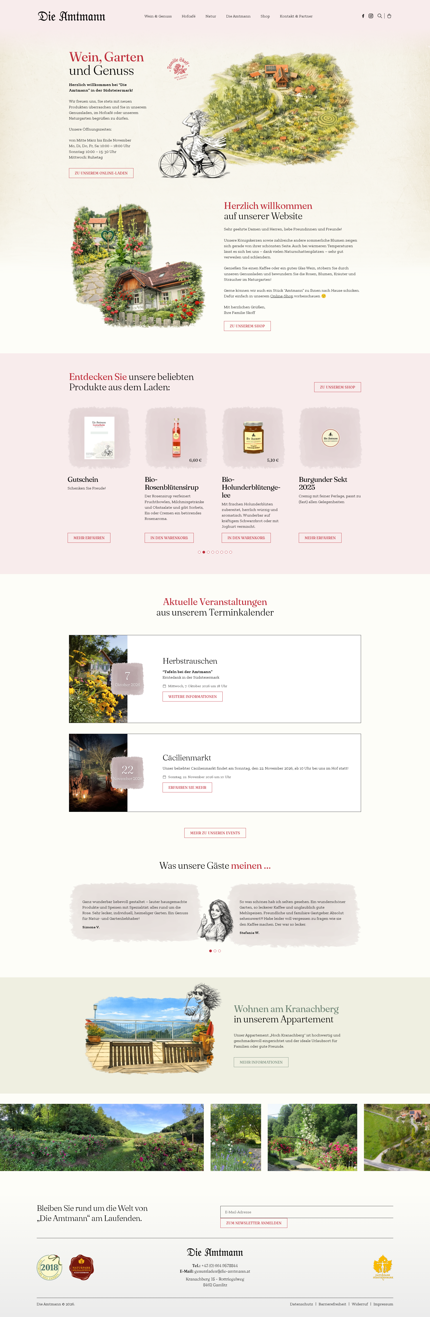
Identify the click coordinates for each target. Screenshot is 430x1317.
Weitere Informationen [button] (192, 696)
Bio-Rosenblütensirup (101, 483)
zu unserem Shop (247, 326)
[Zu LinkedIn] (371, 16)
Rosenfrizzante (328, 479)
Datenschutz (301, 1304)
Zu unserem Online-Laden (101, 173)
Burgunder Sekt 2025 (253, 483)
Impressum (383, 1304)
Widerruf (360, 1304)
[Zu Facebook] (363, 16)
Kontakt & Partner (296, 16)
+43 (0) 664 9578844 (219, 1265)
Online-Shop (281, 296)
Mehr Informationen (261, 1062)
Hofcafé (189, 16)
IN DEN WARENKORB (99, 538)
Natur (211, 16)
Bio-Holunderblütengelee (181, 487)
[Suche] (380, 16)
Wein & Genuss (158, 16)
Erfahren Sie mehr (187, 787)
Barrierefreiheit (332, 1304)
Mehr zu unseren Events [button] (215, 833)
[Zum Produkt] (106, 438)
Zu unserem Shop (337, 387)
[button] (199, 552)
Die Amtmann (238, 16)
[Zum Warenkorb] (389, 16)
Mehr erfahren (250, 538)
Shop (265, 16)
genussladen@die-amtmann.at (222, 1271)
